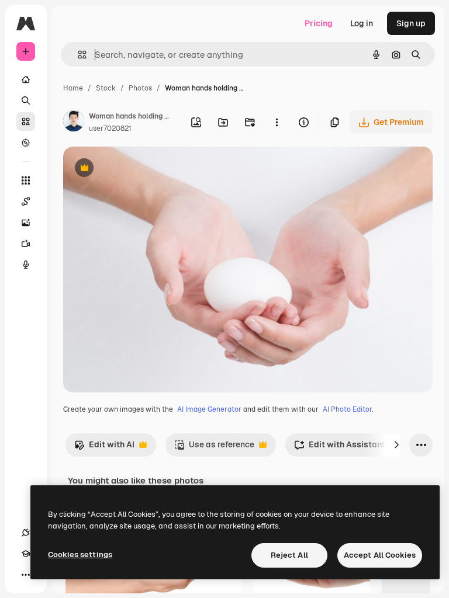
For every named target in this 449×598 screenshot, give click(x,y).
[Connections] (25, 532)
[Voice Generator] (25, 264)
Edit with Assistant (339, 447)
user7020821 (110, 128)
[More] (25, 574)
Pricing (319, 23)
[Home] (25, 79)
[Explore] (25, 142)
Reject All (289, 555)
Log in (361, 23)
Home (73, 88)
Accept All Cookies (380, 555)
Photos (140, 88)
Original (138, 169)
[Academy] (25, 553)
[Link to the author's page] (73, 122)
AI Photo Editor (347, 409)
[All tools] (25, 180)
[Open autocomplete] (77, 54)
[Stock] (25, 121)
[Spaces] (25, 201)
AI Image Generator (209, 409)
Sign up (411, 23)
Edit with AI (104, 447)
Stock (106, 88)
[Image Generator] (25, 222)
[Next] (396, 445)
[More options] (276, 122)
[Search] (25, 100)
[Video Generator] (25, 243)
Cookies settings (80, 554)
